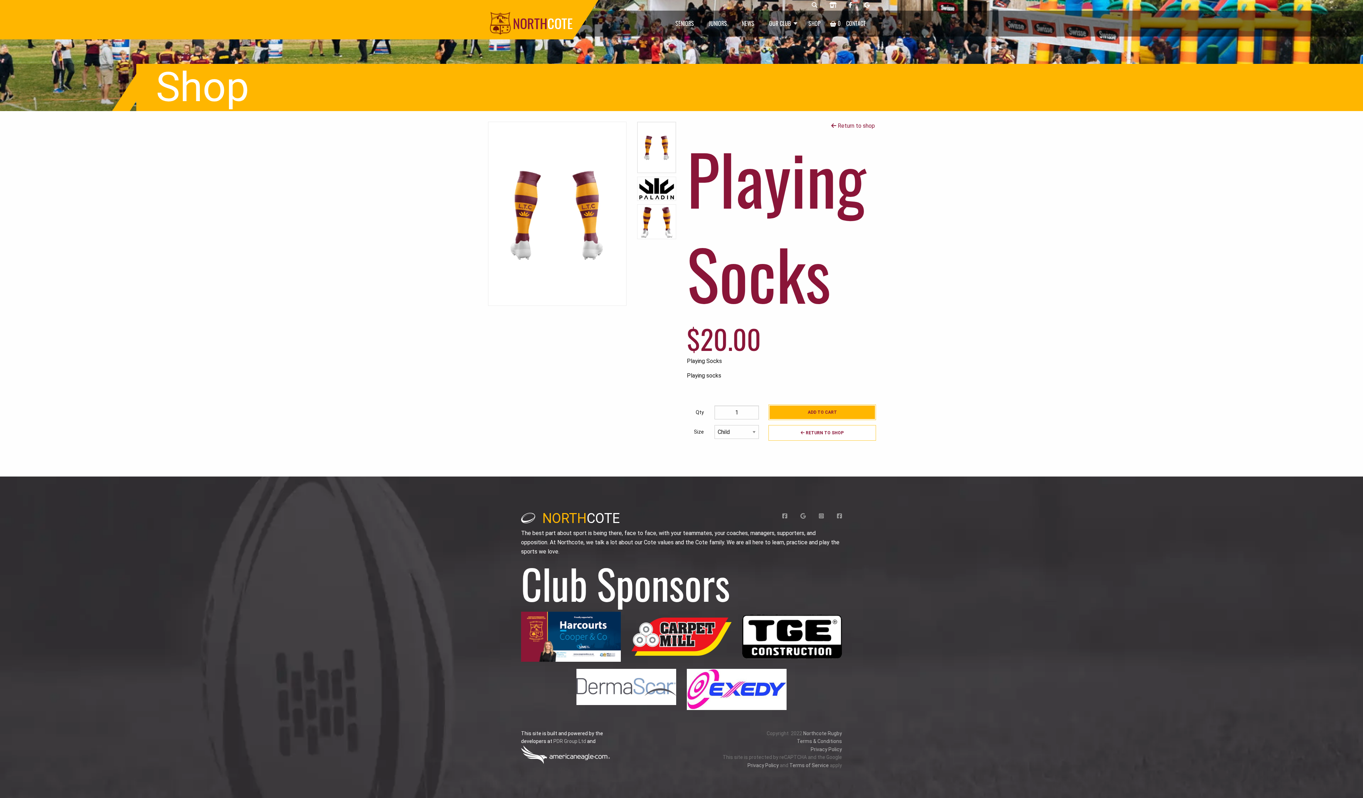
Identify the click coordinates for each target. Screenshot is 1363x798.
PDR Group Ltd (569, 741)
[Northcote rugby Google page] (867, 5)
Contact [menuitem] (856, 23)
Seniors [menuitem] (684, 23)
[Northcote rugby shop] (833, 5)
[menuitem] (835, 24)
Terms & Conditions (819, 741)
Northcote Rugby (822, 733)
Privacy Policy (826, 749)
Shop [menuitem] (815, 23)
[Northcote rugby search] (814, 5)
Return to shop (855, 125)
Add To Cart (822, 412)
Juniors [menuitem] (718, 23)
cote (581, 518)
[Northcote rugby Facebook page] (850, 5)
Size (699, 432)
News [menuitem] (748, 23)
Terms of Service (809, 765)
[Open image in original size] (571, 637)
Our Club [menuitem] (780, 23)
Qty (700, 412)
